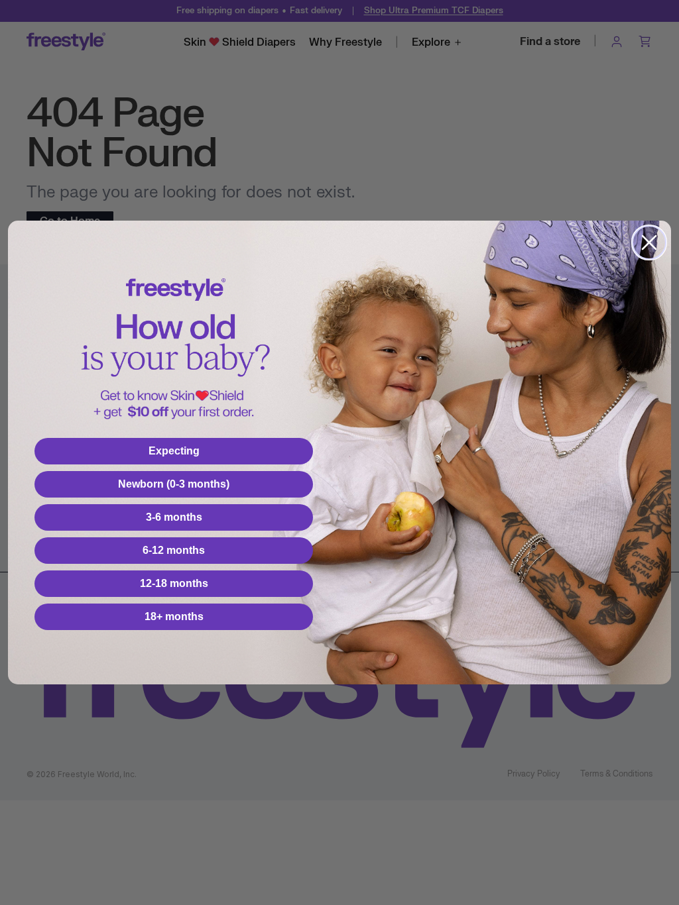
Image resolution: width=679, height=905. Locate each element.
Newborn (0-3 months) (173, 484)
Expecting (174, 450)
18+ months (174, 616)
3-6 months (174, 517)
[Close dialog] (649, 242)
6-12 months (174, 550)
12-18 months (174, 583)
